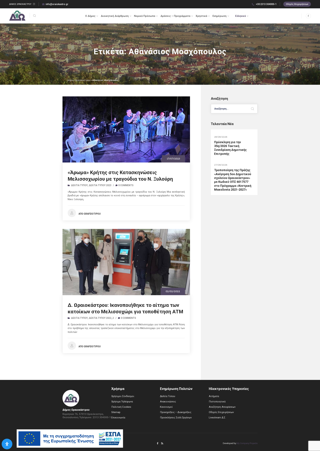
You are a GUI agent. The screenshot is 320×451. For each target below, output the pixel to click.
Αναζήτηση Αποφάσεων (222, 406)
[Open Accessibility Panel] (7, 444)
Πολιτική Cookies (121, 406)
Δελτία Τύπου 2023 (100, 185)
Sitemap (115, 412)
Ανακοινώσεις (168, 401)
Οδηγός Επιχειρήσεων (297, 4)
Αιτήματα (214, 396)
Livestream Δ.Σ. (217, 417)
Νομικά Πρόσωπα (144, 15)
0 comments (126, 185)
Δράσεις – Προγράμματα (175, 15)
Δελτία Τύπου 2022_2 (101, 318)
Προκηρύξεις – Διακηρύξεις (175, 412)
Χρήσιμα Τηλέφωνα (122, 401)
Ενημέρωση (219, 15)
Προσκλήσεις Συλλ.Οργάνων (176, 417)
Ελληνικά (240, 15)
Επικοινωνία (118, 417)
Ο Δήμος (90, 15)
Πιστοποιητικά (217, 401)
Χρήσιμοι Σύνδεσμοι (122, 396)
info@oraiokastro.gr (57, 4)
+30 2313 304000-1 (265, 4)
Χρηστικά (201, 15)
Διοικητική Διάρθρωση (115, 15)
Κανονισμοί (166, 406)
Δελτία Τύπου (79, 185)
